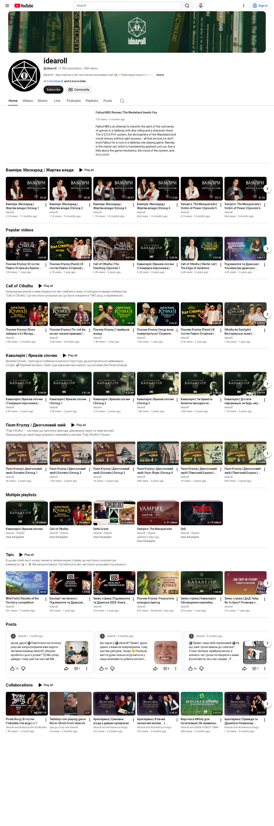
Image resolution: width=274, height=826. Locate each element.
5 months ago (214, 636)
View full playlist (15, 537)
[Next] (267, 189)
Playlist (20, 533)
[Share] (66, 669)
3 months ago (125, 636)
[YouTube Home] (23, 5)
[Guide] (7, 5)
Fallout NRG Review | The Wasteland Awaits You (126, 112)
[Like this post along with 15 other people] (12, 668)
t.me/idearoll (54, 81)
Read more (103, 154)
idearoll (10, 212)
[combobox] (128, 5)
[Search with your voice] (201, 6)
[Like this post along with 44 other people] (101, 668)
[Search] (187, 6)
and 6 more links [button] (75, 81)
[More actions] (46, 205)
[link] (49, 653)
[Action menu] (87, 669)
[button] (103, 155)
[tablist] (137, 101)
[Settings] (243, 5)
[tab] (13, 101)
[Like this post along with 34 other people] (190, 668)
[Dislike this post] (23, 668)
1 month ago (36, 636)
